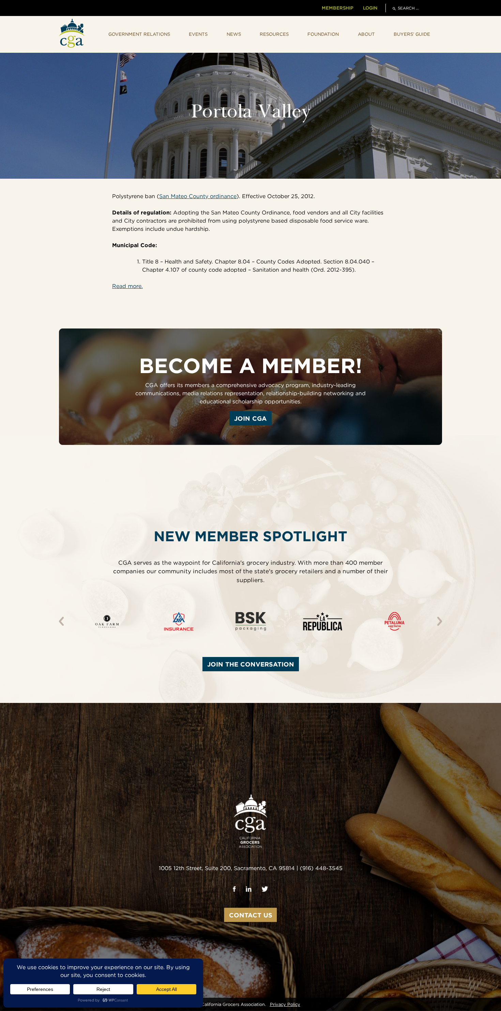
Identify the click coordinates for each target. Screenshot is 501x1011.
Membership (337, 8)
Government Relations (139, 34)
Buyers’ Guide (412, 34)
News (234, 34)
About (366, 34)
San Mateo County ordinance (198, 196)
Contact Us (250, 915)
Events (198, 34)
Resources (274, 34)
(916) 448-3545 (321, 868)
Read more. (127, 286)
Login (370, 8)
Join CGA (250, 418)
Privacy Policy (285, 1004)
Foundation (323, 34)
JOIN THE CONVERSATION (250, 664)
